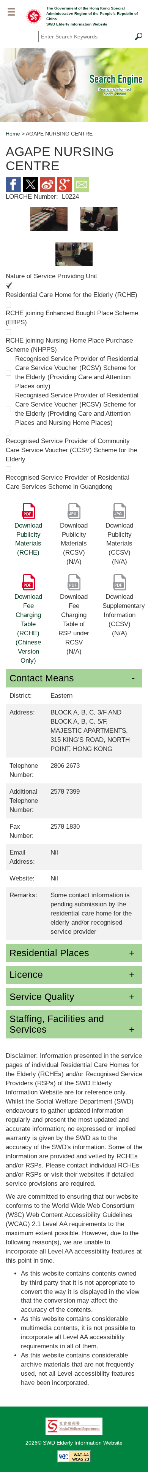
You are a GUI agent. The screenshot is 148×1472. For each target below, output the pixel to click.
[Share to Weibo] (47, 184)
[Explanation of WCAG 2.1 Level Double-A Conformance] (74, 1456)
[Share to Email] (81, 184)
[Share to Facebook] (13, 184)
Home (13, 134)
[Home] (33, 16)
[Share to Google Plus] (64, 184)
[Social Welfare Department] (74, 1426)
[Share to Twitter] (30, 184)
